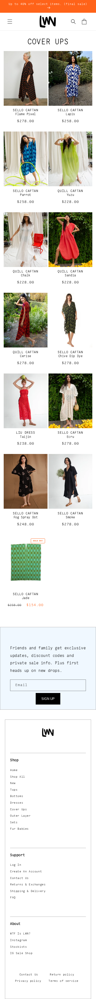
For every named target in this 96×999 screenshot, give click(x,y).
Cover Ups (18, 809)
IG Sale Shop (21, 953)
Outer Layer (20, 816)
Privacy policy (28, 981)
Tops (13, 790)
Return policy (62, 974)
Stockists (18, 947)
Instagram (18, 940)
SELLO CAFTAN (25, 110)
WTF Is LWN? (20, 933)
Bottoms (16, 796)
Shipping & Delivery (28, 891)
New (13, 783)
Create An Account (26, 871)
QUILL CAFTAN (70, 190)
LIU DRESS (25, 432)
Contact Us (19, 878)
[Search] (73, 21)
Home (13, 770)
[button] (9, 21)
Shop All (17, 777)
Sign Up (48, 699)
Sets (13, 822)
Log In (15, 865)
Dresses (16, 803)
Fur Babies (19, 829)
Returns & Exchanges (28, 884)
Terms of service (63, 981)
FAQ (13, 897)
